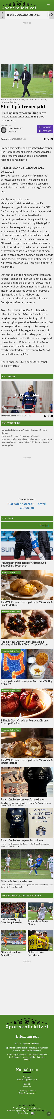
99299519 (47, 127)
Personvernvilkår (27, 1105)
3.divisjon (27, 508)
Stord (42, 504)
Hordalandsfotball (21, 504)
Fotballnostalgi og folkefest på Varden (24, 14)
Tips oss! (47, 131)
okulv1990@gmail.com (27, 1079)
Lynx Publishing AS (38, 1110)
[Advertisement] (27, 43)
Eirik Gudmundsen (27, 1093)
